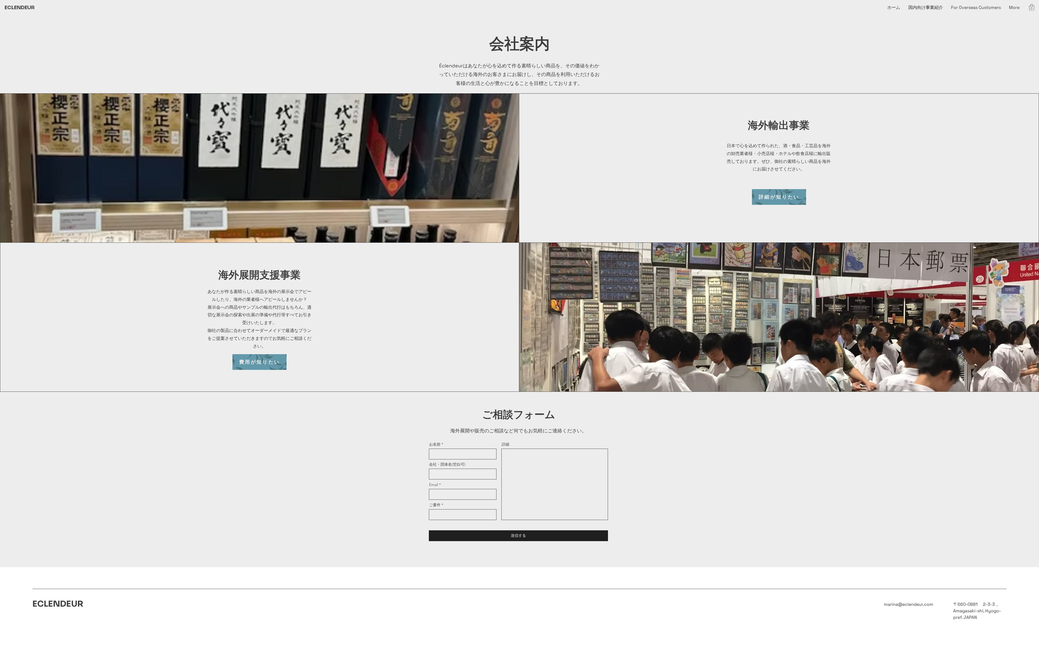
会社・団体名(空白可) (447, 464)
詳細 (505, 444)
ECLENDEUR (20, 8)
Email (433, 484)
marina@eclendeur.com (908, 604)
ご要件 (434, 505)
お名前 (434, 444)
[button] (1031, 7)
